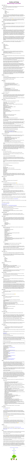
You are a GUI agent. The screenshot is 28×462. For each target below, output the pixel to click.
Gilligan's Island (14, 450)
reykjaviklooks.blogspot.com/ (10, 359)
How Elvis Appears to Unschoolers (14, 447)
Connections (14, 453)
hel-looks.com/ (10, 356)
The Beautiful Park (16, 198)
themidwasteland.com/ (12, 355)
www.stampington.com (11, 131)
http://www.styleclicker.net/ (11, 352)
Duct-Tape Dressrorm (4, 204)
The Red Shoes (11, 428)
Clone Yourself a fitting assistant (5, 203)
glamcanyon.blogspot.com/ (12, 358)
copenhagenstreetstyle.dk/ (12, 347)
